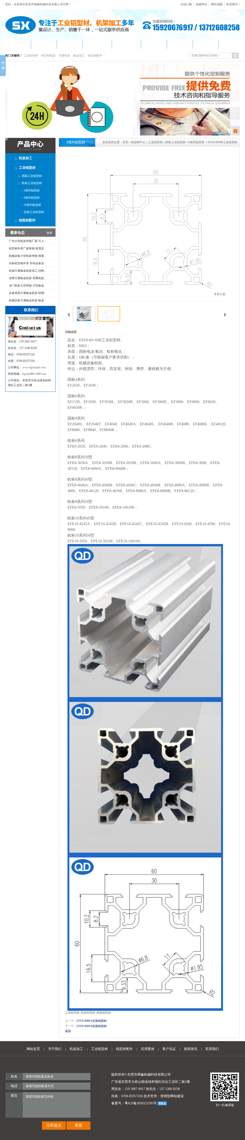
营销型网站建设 (172, 1096)
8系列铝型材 (196, 142)
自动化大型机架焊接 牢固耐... (27, 296)
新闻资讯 (190, 1049)
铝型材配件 (95, 55)
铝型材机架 (48, 55)
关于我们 (54, 1049)
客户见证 (169, 1049)
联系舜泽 (232, 4)
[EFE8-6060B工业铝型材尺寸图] (147, 300)
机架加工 (76, 1049)
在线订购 (186, 4)
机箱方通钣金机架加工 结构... (27, 258)
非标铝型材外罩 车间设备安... (27, 251)
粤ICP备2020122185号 (141, 1103)
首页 (125, 142)
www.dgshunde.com (34, 367)
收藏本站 (201, 4)
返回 (68, 1031)
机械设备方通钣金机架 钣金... (27, 288)
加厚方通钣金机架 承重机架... (27, 266)
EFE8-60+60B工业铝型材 (100, 340)
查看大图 (219, 294)
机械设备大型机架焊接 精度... (27, 244)
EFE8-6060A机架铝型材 (92, 1026)
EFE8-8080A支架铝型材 (92, 1020)
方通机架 (64, 55)
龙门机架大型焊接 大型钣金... (27, 273)
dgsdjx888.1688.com (34, 374)
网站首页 (33, 1049)
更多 (49, 233)
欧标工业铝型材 (176, 142)
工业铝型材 (31, 55)
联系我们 (212, 1049)
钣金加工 (79, 55)
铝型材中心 (138, 142)
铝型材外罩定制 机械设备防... (27, 303)
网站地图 (217, 4)
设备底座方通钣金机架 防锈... (27, 281)
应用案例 (147, 1049)
